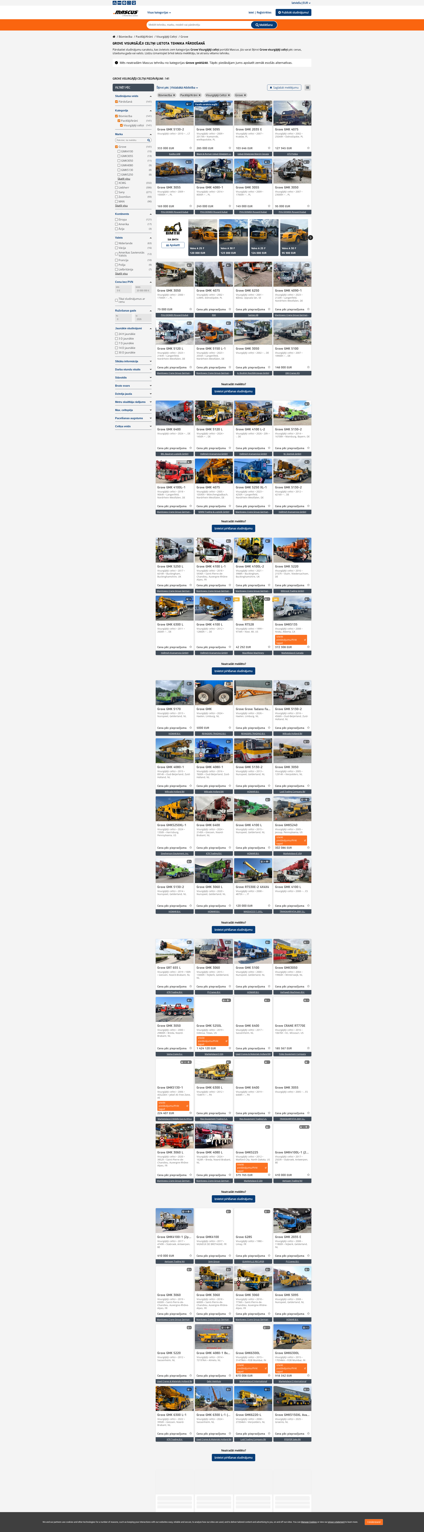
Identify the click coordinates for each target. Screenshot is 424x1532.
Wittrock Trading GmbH (292, 590)
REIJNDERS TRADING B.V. (214, 733)
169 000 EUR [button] (165, 206)
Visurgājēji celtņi (166, 36)
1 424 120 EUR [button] (206, 1048)
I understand (373, 1522)
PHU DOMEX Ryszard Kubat (174, 211)
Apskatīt (175, 245)
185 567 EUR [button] (283, 1048)
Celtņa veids (123, 426)
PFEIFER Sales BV (292, 1439)
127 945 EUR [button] (283, 148)
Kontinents (122, 214)
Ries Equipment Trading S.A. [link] (214, 1118)
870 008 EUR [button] (244, 1375)
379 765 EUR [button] (244, 1175)
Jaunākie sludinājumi (128, 328)
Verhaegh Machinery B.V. (292, 992)
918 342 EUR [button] (283, 1375)
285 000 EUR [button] (205, 148)
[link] (175, 113)
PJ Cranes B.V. (214, 992)
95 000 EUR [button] (282, 206)
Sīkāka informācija (126, 361)
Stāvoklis (121, 377)
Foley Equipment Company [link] (292, 1054)
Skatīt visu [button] (124, 179)
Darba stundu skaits (127, 369)
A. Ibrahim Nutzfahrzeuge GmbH (253, 373)
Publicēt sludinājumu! (295, 12)
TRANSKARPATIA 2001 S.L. (292, 911)
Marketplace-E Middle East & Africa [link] (175, 1118)
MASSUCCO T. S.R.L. (253, 911)
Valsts (119, 237)
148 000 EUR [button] (283, 367)
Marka (119, 134)
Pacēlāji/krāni (144, 36)
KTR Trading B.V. (214, 853)
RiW (214, 315)
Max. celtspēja (124, 410)
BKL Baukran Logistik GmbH (174, 453)
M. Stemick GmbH (292, 453)
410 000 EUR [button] (283, 1175)
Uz (136, 316)
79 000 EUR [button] (164, 309)
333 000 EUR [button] (165, 148)
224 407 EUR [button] (165, 1113)
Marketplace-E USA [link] (292, 853)
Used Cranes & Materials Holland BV (253, 1054)
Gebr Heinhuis (214, 1381)
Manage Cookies (309, 1522)
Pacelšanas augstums (129, 418)
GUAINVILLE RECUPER (253, 1261)
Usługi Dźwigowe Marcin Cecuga (253, 153)
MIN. (118, 287)
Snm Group (214, 1261)
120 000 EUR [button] (244, 905)
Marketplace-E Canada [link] (292, 652)
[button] (133, 87)
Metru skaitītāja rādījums (130, 402)
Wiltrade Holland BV (292, 733)
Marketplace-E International (253, 1381)
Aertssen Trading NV (292, 1180)
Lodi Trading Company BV (292, 791)
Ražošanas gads (125, 310)
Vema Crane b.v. (175, 1054)
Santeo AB (253, 315)
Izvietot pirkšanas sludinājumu (233, 391)
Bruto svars (122, 385)
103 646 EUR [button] (244, 148)
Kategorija (121, 110)
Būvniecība (125, 36)
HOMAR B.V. (175, 733)
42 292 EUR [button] (243, 647)
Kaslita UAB (174, 153)
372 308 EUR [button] (283, 647)
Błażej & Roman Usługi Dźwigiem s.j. (214, 153)
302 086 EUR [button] (283, 847)
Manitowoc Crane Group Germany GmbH (295, 315)
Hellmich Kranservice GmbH (214, 453)
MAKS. (138, 287)
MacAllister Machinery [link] (253, 652)
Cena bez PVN (124, 282)
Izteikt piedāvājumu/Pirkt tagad (286, 639)
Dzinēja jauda (123, 393)
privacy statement (336, 1522)
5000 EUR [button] (203, 728)
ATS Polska (292, 153)
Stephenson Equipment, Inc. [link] (175, 853)
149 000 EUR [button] (244, 206)
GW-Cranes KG (292, 373)
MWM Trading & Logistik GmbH (213, 511)
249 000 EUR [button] (205, 206)
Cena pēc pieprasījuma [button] (211, 309)
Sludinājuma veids (126, 96)
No (117, 316)
